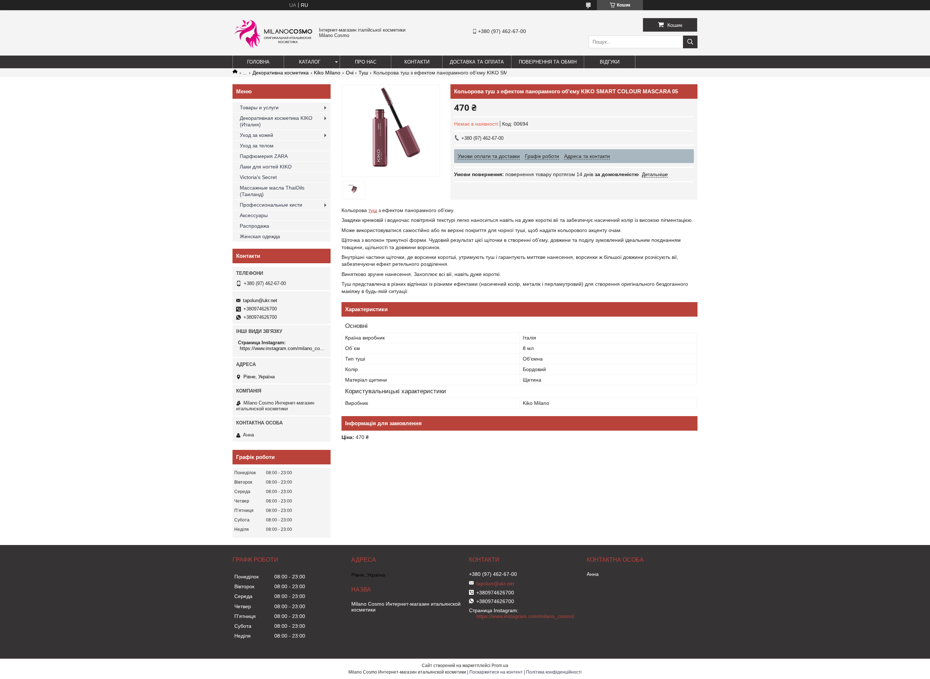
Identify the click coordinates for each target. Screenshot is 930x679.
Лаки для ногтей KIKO (266, 167)
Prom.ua (500, 665)
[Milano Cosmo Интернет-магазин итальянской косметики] (273, 51)
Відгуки (609, 62)
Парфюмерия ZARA (264, 156)
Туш (363, 73)
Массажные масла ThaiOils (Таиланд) (272, 191)
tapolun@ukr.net (260, 300)
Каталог (309, 62)
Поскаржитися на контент (496, 672)
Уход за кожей (256, 135)
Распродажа (254, 226)
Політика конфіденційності (554, 672)
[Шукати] (690, 42)
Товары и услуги (259, 107)
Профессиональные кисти (271, 205)
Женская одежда (260, 236)
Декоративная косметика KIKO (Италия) (276, 121)
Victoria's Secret (258, 177)
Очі (349, 73)
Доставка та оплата (477, 62)
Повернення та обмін (548, 62)
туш (372, 210)
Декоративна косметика (280, 73)
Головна (258, 62)
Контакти (416, 62)
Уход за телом (257, 146)
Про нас (365, 62)
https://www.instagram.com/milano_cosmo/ (282, 348)
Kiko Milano (327, 73)
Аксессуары (254, 215)
